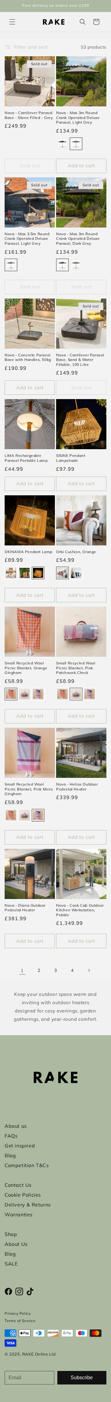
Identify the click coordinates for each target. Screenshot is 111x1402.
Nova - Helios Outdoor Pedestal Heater (77, 786)
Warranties (19, 1214)
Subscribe (82, 1377)
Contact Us (18, 1185)
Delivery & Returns (28, 1205)
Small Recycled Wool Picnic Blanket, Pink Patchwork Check (75, 668)
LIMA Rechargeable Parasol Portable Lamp (26, 458)
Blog (10, 1155)
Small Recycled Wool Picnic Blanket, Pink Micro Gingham (29, 789)
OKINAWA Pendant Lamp (28, 551)
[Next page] (89, 970)
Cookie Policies (23, 1195)
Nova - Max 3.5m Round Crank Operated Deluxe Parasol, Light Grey (27, 239)
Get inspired (20, 1146)
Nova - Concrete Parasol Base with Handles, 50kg (28, 357)
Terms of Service (20, 1320)
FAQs (11, 1136)
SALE (11, 1264)
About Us (16, 1244)
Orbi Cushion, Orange (76, 551)
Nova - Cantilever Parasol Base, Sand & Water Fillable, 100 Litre (80, 360)
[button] (12, 22)
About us (16, 1126)
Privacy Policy (18, 1313)
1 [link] (22, 970)
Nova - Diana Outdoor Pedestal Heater (25, 908)
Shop (11, 1234)
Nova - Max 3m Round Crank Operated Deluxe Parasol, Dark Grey (78, 239)
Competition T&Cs (27, 1165)
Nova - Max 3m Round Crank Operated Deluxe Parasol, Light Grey (78, 117)
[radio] (62, 143)
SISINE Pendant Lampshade (70, 458)
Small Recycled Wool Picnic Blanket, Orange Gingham (26, 668)
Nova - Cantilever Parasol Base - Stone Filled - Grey (29, 115)
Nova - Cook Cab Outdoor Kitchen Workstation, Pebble (80, 910)
